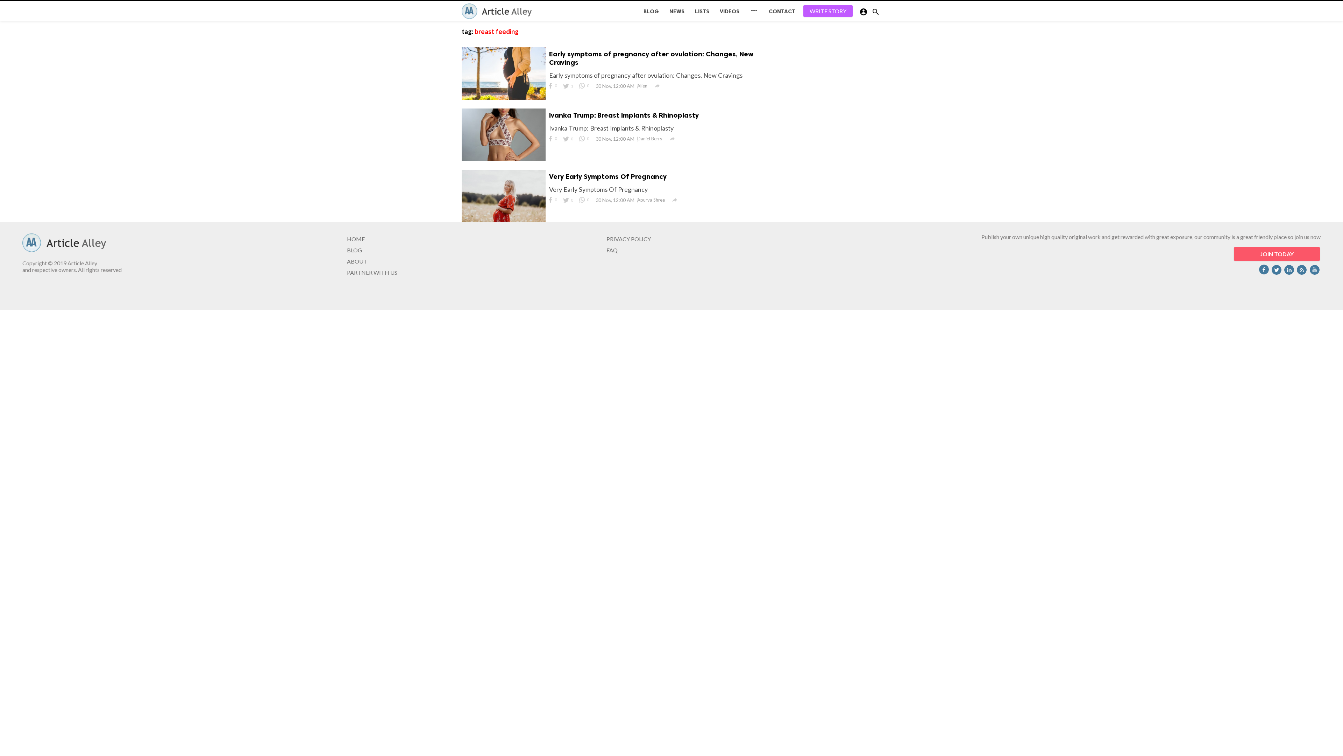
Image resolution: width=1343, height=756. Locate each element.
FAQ (612, 250)
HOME (356, 239)
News (676, 11)
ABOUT (357, 261)
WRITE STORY (828, 11)
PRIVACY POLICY (628, 239)
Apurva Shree (651, 200)
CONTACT (782, 11)
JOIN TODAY (1277, 254)
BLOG (651, 11)
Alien (642, 86)
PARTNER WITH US (372, 272)
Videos (729, 11)
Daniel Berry (649, 138)
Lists (702, 11)
